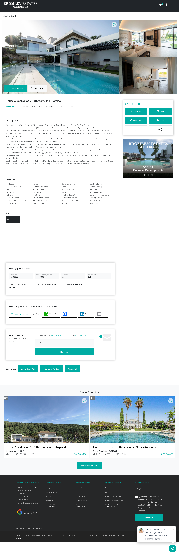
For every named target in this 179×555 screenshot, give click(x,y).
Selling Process (80, 496)
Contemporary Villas (112, 505)
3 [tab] (152, 175)
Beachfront (109, 488)
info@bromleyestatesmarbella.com (27, 503)
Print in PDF (72, 369)
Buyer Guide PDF (28, 369)
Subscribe (149, 517)
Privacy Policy (80, 335)
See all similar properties (89, 465)
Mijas (47, 496)
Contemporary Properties (114, 500)
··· (143, 104)
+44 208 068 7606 (22, 500)
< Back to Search (9, 16)
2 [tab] (148, 175)
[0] (160, 5)
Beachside (108, 492)
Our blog (78, 505)
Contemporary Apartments (114, 496)
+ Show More (50, 507)
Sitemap (18, 538)
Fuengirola (49, 488)
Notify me (64, 352)
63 (17, 88)
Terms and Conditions (59, 335)
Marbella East (50, 492)
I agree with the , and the (62, 335)
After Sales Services (51, 369)
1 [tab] (144, 175)
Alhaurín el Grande (52, 505)
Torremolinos (50, 500)
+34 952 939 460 (22, 497)
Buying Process (80, 492)
